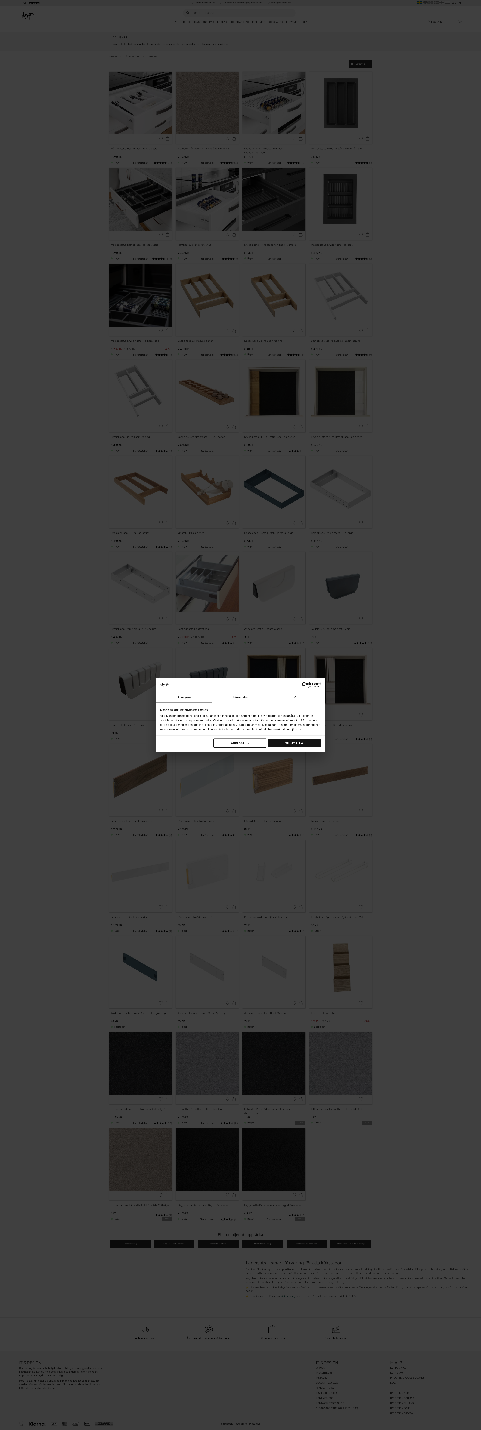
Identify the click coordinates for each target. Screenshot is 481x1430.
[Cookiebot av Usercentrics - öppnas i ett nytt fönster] (304, 685)
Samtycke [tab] (184, 697)
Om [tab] (296, 697)
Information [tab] (240, 697)
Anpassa (238, 743)
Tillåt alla (294, 743)
